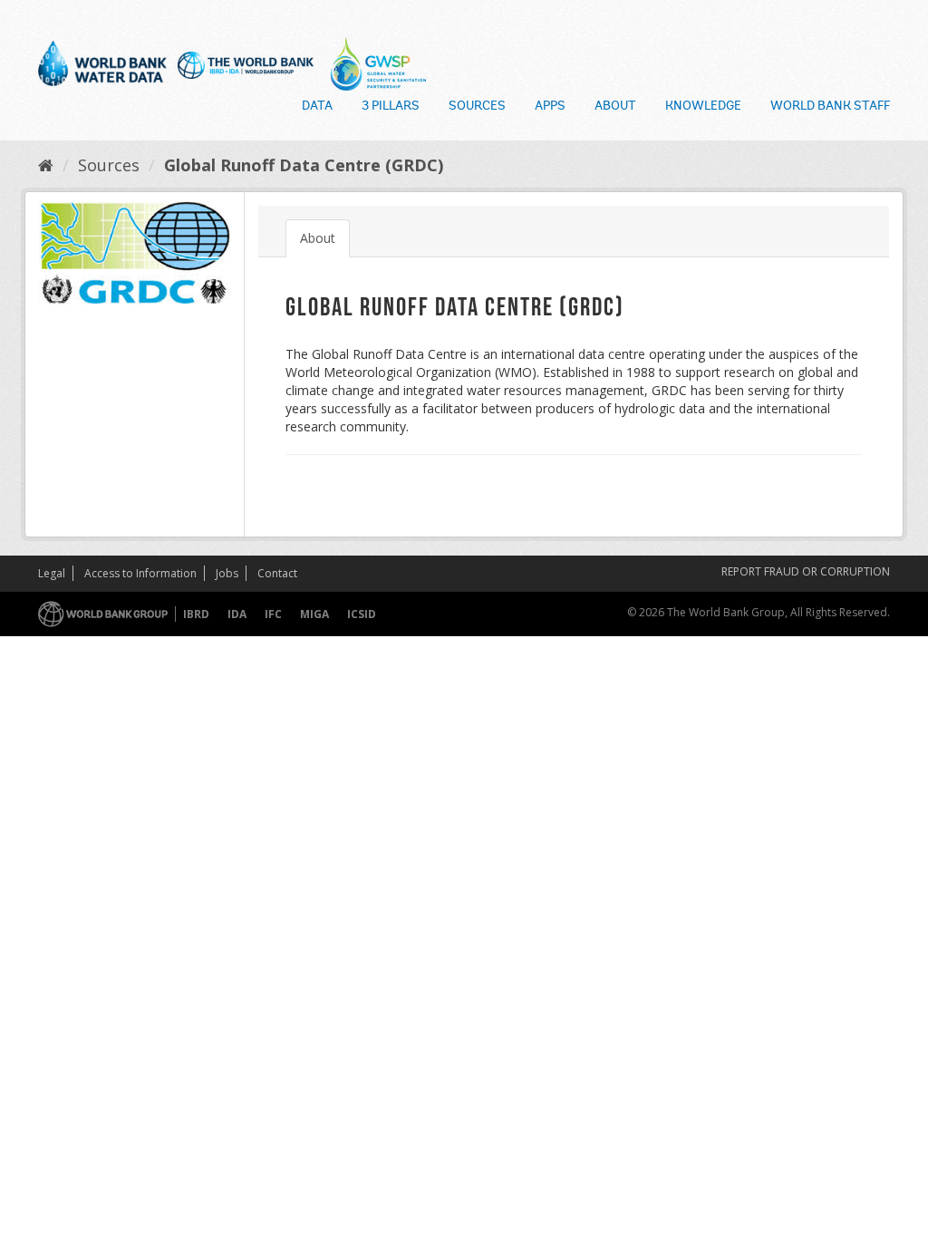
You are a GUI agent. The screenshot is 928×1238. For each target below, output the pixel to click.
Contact (277, 573)
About (615, 107)
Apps (550, 107)
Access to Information (140, 573)
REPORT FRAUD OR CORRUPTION (805, 571)
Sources (477, 107)
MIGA (314, 614)
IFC (273, 614)
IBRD (196, 614)
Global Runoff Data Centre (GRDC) (303, 165)
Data (317, 107)
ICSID (361, 614)
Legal (51, 573)
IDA (236, 614)
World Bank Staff (830, 107)
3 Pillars (391, 107)
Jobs (227, 573)
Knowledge (703, 107)
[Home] (45, 165)
